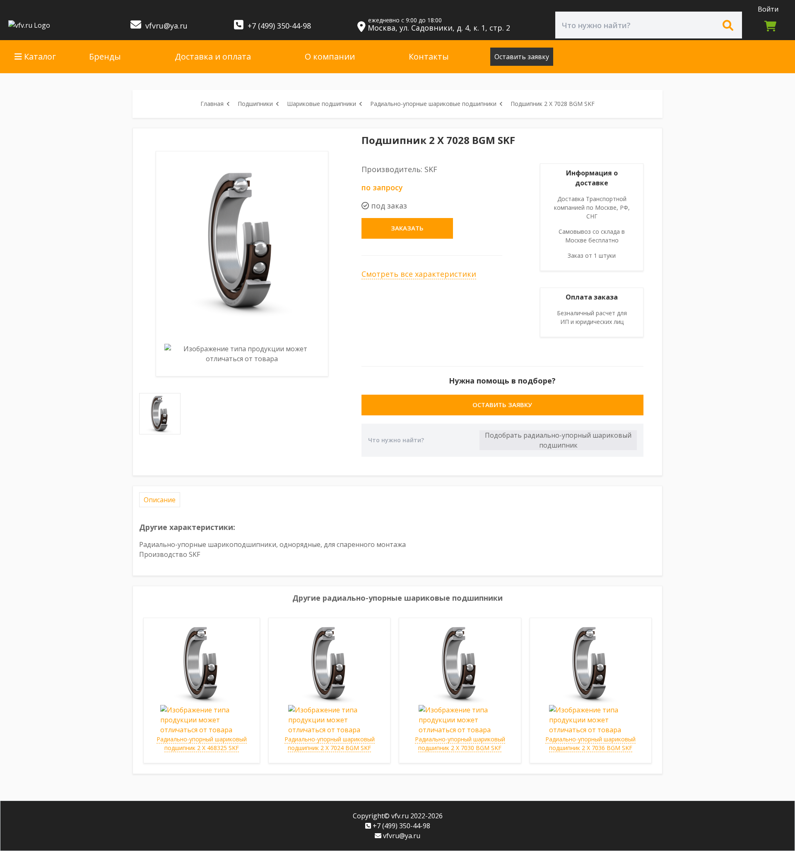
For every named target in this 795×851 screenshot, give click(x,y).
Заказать (407, 228)
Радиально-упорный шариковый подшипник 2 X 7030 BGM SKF (460, 743)
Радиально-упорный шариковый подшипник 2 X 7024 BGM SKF (329, 743)
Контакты (429, 56)
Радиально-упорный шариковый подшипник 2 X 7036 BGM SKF (590, 743)
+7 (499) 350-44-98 (278, 26)
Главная (212, 104)
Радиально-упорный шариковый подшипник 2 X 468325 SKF (202, 743)
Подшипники (255, 104)
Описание (160, 499)
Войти (768, 9)
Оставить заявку (521, 56)
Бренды (105, 56)
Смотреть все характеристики (418, 274)
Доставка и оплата (213, 56)
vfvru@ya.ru (165, 26)
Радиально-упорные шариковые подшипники (433, 104)
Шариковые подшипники (321, 104)
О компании (330, 56)
